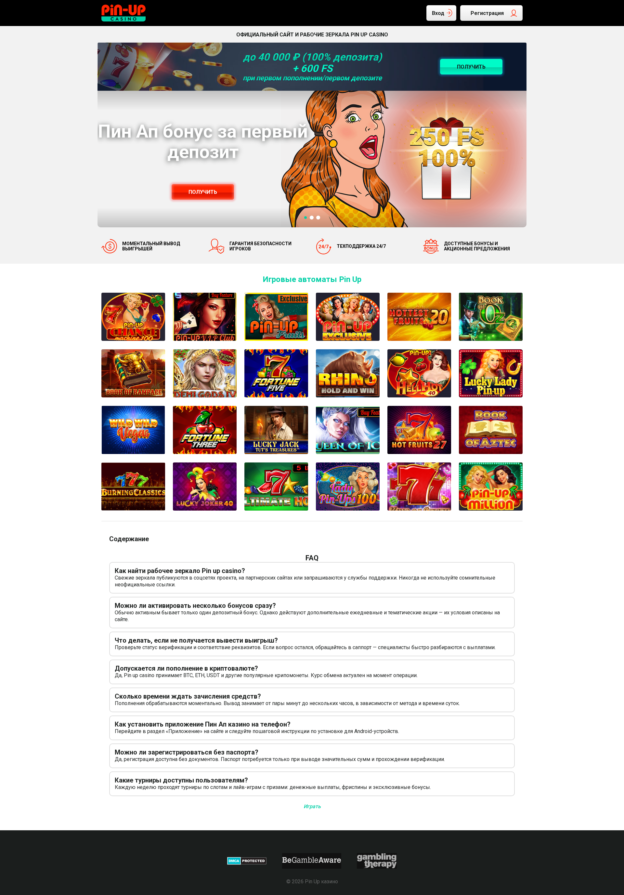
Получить (202, 192)
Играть (312, 806)
